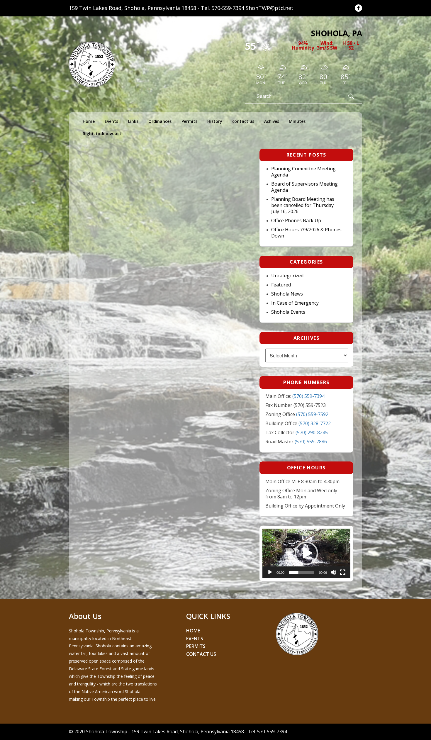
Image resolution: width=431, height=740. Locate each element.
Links (133, 121)
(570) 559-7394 (308, 396)
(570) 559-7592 (312, 414)
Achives (271, 121)
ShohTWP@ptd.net (269, 7)
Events (111, 121)
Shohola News (287, 294)
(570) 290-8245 (312, 432)
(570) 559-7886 (311, 441)
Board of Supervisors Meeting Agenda (304, 187)
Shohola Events (288, 312)
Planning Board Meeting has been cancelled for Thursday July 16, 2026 (302, 205)
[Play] (270, 572)
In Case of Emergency (295, 303)
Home (89, 121)
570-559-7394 (227, 7)
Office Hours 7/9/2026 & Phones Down (306, 233)
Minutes (297, 121)
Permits (189, 121)
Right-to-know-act (102, 133)
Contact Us (201, 654)
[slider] (301, 572)
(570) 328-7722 (314, 423)
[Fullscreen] (343, 572)
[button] (306, 553)
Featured (281, 285)
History (214, 121)
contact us (243, 121)
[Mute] (333, 572)
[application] (306, 553)
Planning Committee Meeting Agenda (303, 172)
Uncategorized (287, 276)
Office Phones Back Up (296, 221)
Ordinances (160, 121)
